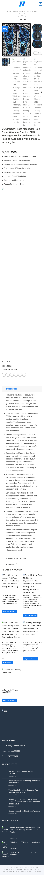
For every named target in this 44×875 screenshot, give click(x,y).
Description (11, 389)
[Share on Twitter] (12, 375)
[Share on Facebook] (8, 375)
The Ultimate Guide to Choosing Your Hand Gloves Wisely (23, 791)
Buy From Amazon (9, 611)
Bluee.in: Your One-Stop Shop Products (24, 811)
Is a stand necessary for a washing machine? (22, 772)
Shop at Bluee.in (19, 11)
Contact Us (33, 868)
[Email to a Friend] (16, 375)
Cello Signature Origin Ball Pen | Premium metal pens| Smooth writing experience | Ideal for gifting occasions (32, 647)
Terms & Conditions (11, 871)
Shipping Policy (27, 871)
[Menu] (3, 4)
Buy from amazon (30, 615)
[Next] (39, 39)
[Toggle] (4, 388)
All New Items (32, 11)
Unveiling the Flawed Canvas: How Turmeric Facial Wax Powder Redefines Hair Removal (24, 802)
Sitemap (38, 871)
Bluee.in (9, 868)
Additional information (16, 558)
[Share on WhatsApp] (4, 375)
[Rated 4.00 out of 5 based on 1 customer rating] (22, 149)
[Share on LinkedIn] (24, 375)
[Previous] (5, 39)
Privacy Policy (10, 869)
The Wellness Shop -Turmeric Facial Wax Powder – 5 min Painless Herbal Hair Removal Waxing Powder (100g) (10, 599)
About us (23, 868)
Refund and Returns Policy (28, 869)
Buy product (7, 662)
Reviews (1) (11, 564)
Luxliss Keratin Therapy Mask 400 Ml (10, 691)
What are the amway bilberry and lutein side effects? (24, 782)
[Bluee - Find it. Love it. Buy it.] (22, 4)
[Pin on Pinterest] (20, 375)
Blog (16, 868)
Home (9, 11)
